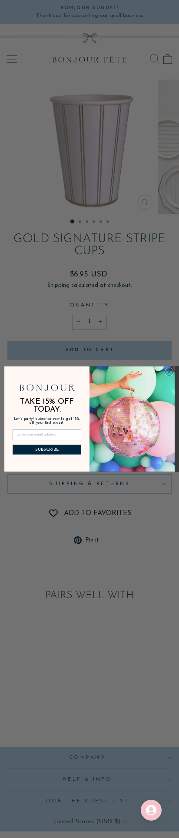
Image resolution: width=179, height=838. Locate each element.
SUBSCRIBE (47, 449)
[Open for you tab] (151, 810)
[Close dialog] (169, 372)
